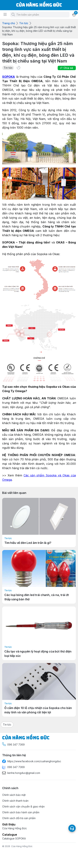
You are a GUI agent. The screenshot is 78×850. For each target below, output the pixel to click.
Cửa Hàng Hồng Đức (21, 846)
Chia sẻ (68, 67)
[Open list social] (72, 828)
